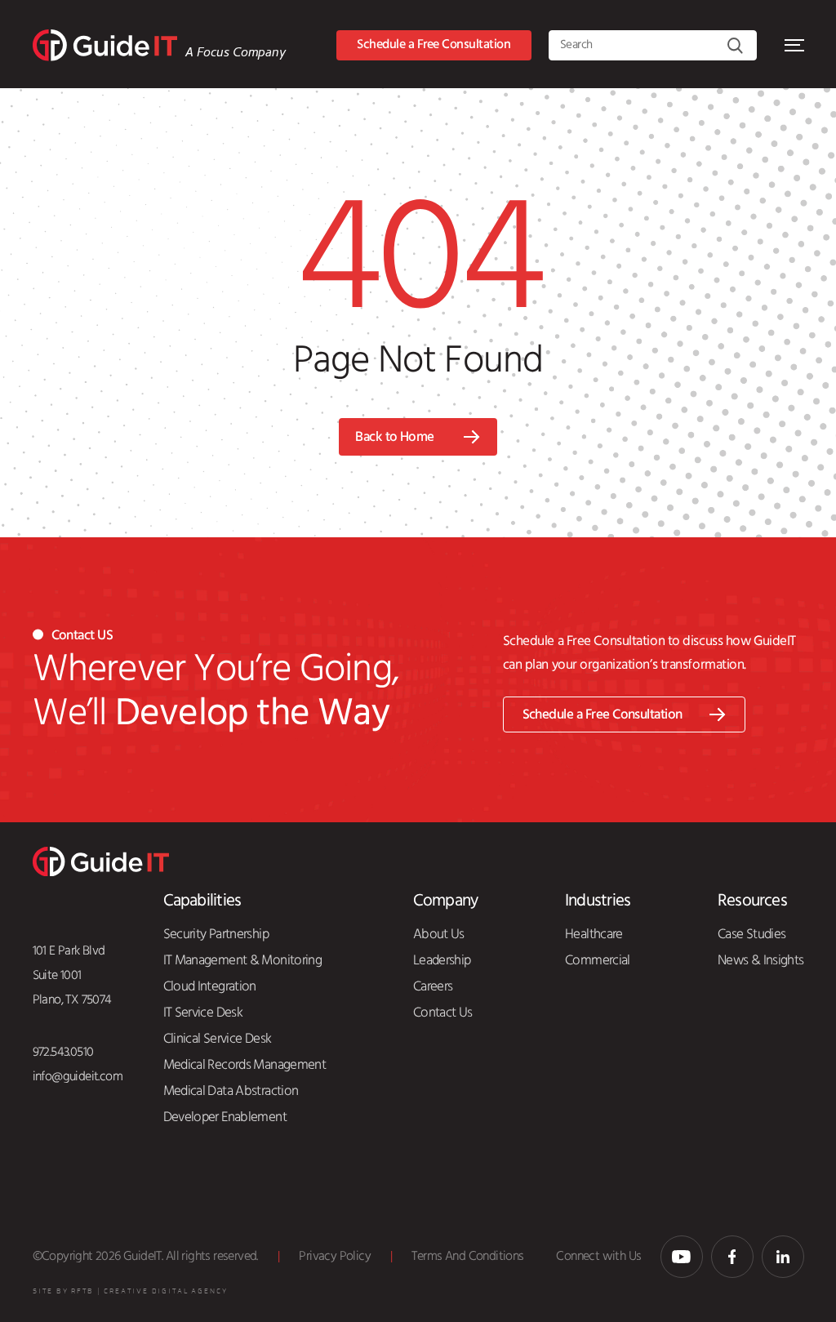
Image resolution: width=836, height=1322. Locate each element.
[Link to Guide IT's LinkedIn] (783, 1256)
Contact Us (443, 1012)
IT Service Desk (203, 1012)
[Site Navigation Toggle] (794, 45)
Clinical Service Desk (217, 1038)
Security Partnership (216, 934)
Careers (433, 986)
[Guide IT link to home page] (105, 45)
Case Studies (751, 934)
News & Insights (761, 960)
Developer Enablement (225, 1117)
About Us (439, 934)
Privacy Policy (335, 1256)
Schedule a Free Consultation (433, 44)
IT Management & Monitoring (242, 960)
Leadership (442, 960)
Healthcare (594, 934)
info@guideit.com (78, 1076)
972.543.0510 (63, 1052)
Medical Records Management (245, 1065)
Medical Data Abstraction (231, 1091)
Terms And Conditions (467, 1256)
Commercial (597, 960)
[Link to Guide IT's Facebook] (732, 1256)
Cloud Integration (209, 986)
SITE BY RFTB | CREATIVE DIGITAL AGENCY (130, 1291)
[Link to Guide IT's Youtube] (681, 1256)
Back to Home (394, 437)
